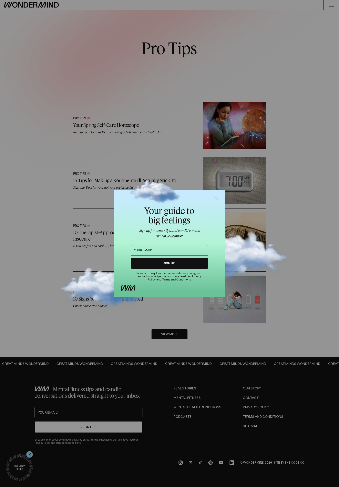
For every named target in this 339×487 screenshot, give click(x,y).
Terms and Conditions (176, 279)
